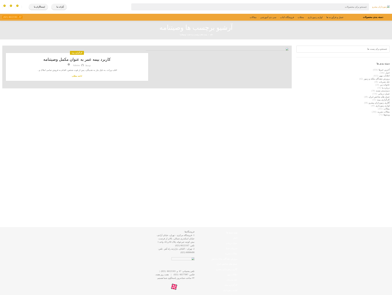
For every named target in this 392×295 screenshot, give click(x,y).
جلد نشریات (384, 82)
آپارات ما (60, 7)
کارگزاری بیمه (77, 53)
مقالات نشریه (383, 112)
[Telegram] (166, 287)
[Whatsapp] (190, 287)
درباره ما (386, 88)
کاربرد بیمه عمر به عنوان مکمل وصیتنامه (77, 59)
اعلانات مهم (384, 76)
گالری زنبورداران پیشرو (379, 103)
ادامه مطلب (77, 76)
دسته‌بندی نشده (383, 91)
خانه (211, 34)
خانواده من (385, 85)
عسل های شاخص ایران (379, 97)
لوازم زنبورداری (383, 106)
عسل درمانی (384, 94)
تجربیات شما (231, 248)
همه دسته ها (231, 233)
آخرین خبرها (384, 70)
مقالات (387, 109)
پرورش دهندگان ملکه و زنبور (377, 79)
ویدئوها (387, 115)
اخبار (387, 73)
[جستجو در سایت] (135, 6)
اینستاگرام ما (39, 7)
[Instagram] (182, 287)
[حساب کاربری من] (24, 7)
